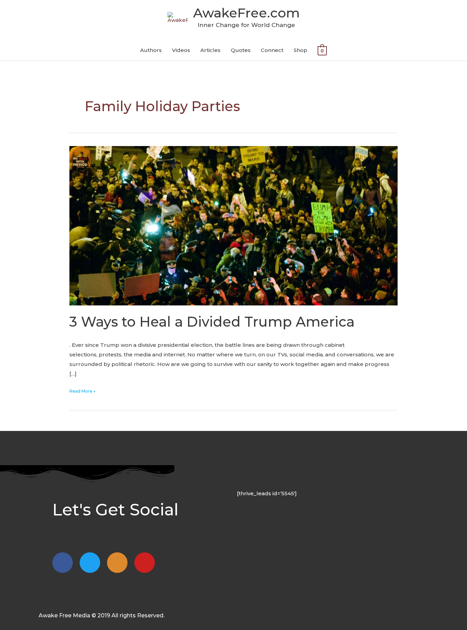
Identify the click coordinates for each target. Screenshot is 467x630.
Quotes (241, 50)
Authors (151, 50)
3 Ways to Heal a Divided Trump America (212, 321)
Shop (300, 50)
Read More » (82, 391)
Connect (272, 50)
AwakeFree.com (246, 13)
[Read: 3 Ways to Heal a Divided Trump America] (233, 225)
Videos (181, 50)
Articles (210, 50)
